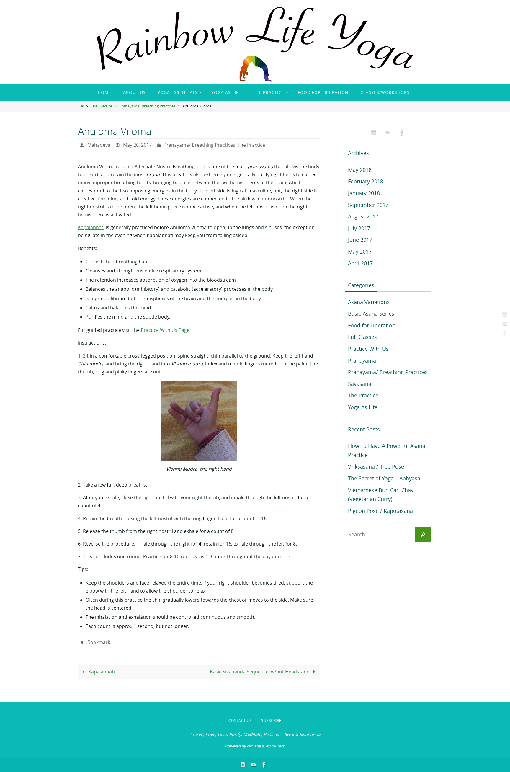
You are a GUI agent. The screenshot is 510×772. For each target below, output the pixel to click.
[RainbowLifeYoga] (504, 314)
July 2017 (359, 228)
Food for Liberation (371, 325)
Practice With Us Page (165, 330)
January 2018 (364, 193)
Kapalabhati (91, 227)
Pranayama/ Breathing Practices (147, 106)
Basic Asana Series (371, 313)
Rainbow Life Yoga (123, 17)
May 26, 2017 (137, 145)
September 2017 (368, 204)
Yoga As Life (362, 407)
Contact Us (240, 720)
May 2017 (360, 251)
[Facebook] (504, 333)
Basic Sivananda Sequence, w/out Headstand (260, 671)
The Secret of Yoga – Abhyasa (384, 478)
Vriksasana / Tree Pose (376, 466)
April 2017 (360, 263)
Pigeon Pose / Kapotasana (380, 510)
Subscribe (271, 720)
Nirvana (254, 746)
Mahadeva (98, 145)
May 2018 (360, 169)
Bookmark (98, 642)
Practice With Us (368, 348)
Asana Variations (369, 302)
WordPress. (275, 746)
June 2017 (360, 239)
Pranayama (362, 360)
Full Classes (362, 336)
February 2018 (365, 181)
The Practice (101, 106)
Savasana (359, 383)
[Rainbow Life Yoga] (504, 323)
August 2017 (363, 216)
